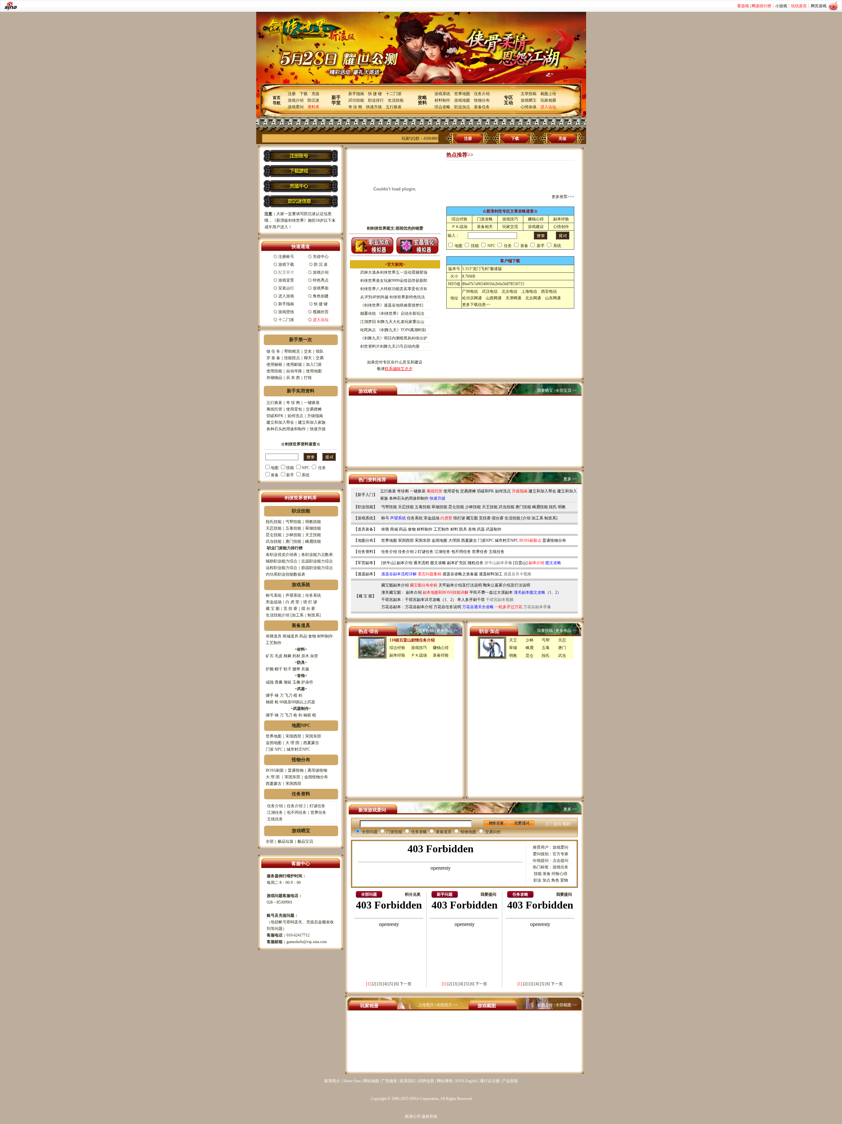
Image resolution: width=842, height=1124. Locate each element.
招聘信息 (426, 1081)
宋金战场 (274, 602)
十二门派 (394, 93)
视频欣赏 (321, 312)
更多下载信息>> (476, 304)
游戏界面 (321, 288)
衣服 (305, 669)
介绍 (527, 518)
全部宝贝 (563, 390)
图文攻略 (438, 563)
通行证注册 (490, 1081)
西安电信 (549, 291)
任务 (322, 467)
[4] (385, 984)
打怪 (308, 377)
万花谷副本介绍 (419, 607)
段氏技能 (274, 521)
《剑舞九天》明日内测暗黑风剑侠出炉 (393, 338)
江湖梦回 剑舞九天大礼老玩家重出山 (392, 321)
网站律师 (445, 1081)
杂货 (314, 656)
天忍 (562, 640)
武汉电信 (490, 291)
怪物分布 (482, 100)
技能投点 (292, 358)
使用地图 (314, 371)
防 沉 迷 (321, 264)
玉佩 (296, 682)
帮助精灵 (292, 351)
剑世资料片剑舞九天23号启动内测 (389, 346)
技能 (290, 467)
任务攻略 (419, 832)
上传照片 (426, 1005)
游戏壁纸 (286, 312)
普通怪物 (296, 770)
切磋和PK (275, 415)
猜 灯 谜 (310, 602)
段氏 (553, 507)
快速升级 (374, 107)
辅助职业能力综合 (281, 561)
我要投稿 (426, 630)
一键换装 (312, 402)
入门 (549, 824)
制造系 (313, 615)
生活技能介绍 (277, 615)
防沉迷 (313, 100)
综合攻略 (442, 107)
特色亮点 (321, 280)
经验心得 (559, 873)
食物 (312, 636)
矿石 (270, 656)
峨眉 (529, 647)
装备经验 (441, 655)
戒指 (270, 682)
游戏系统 (442, 93)
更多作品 (444, 630)
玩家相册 (548, 100)
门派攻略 (485, 219)
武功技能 (356, 100)
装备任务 (482, 107)
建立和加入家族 (312, 422)
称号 (385, 518)
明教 (562, 507)
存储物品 (274, 377)
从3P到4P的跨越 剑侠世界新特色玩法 (392, 297)
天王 (513, 640)
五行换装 (394, 107)
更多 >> (570, 479)
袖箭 (270, 702)
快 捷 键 (375, 93)
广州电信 (470, 291)
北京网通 (533, 298)
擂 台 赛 (308, 608)
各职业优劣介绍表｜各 (285, 554)
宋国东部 (313, 736)
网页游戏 (819, 6)
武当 (562, 655)
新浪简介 (332, 1081)
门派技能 (394, 832)
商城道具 (290, 636)
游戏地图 (462, 100)
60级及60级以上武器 (297, 702)
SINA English (466, 1081)
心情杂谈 (528, 107)
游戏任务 (560, 867)
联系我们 (408, 1081)
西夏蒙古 (311, 742)
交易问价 (493, 832)
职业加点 (462, 107)
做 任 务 (273, 351)
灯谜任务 (317, 806)
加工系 (298, 615)
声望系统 (293, 595)
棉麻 (287, 656)
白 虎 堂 (292, 602)
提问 (557, 824)
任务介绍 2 (296, 806)
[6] (396, 984)
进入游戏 (286, 296)
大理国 (454, 540)
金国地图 (274, 742)
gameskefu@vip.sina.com (306, 941)
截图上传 (548, 93)
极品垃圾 (285, 841)
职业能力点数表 (319, 554)
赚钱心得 (536, 219)
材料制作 (442, 100)
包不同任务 (297, 812)
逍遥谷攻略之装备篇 (460, 574)
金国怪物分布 (316, 777)
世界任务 (318, 812)
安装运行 (286, 288)
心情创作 (561, 226)
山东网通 (553, 298)
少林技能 (293, 535)
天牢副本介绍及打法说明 (460, 585)
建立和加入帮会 (280, 422)
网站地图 (371, 1081)
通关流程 (421, 563)
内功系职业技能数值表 (285, 574)
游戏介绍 (296, 100)
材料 (454, 529)
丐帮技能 (293, 521)
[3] (379, 984)
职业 (537, 880)
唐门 (562, 647)
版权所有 (429, 1116)
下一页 (405, 984)
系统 (306, 475)
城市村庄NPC (298, 749)
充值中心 (321, 256)
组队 (320, 351)
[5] (390, 984)
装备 (275, 475)
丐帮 (546, 640)
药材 (296, 656)
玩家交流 (510, 226)
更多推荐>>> (563, 196)
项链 (287, 682)
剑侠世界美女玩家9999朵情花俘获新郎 (393, 280)
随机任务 (475, 563)
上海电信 (529, 291)
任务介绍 (482, 93)
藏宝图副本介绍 (395, 585)
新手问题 (445, 894)
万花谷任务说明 (447, 607)
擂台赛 (498, 518)
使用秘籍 (274, 364)
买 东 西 (293, 377)
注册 (292, 93)
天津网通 (513, 298)
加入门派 (314, 364)
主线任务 (275, 819)
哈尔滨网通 (472, 298)
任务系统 (313, 595)
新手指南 (356, 93)
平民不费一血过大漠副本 (491, 592)
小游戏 (781, 6)
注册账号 (286, 256)
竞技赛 (485, 518)
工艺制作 (274, 642)
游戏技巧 (510, 219)
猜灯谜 (459, 518)
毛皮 (279, 656)
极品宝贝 (305, 841)
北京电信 (509, 291)
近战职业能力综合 (317, 561)
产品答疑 (510, 1081)
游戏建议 (536, 226)
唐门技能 (293, 541)
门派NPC (486, 540)
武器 (481, 529)
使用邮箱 (294, 364)
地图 (275, 467)
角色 (555, 880)
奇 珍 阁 (355, 107)
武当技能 (274, 541)
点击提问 (560, 860)
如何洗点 (295, 415)
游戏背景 (286, 280)
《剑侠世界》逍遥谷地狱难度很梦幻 (391, 305)
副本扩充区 (457, 563)
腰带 (296, 669)
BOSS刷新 (275, 770)
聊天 (308, 358)
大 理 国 (292, 742)
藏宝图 (472, 518)
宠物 (564, 880)
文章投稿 (528, 93)
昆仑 (529, 655)
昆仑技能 (274, 535)
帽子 (279, 669)
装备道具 (444, 832)
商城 (394, 529)
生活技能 (396, 100)
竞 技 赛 (290, 608)
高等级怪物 (317, 770)
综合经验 (459, 219)
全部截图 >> (566, 1005)
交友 (308, 351)
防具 (463, 529)
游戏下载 (286, 264)
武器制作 (494, 529)
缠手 (270, 695)
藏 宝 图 (273, 608)
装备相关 (485, 226)
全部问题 (370, 832)
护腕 (270, 669)
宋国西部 (293, 736)
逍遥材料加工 (491, 574)
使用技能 (274, 371)
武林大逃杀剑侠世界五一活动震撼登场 (393, 272)
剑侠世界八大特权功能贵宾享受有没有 (393, 289)
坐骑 (385, 529)
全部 (270, 841)
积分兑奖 (413, 894)
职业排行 (376, 100)
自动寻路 (294, 371)
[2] (374, 984)
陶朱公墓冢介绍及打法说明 (506, 585)
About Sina (351, 1081)
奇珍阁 (403, 491)
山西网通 (494, 298)
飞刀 (288, 695)
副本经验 (561, 219)
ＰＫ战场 (459, 226)
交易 (320, 358)
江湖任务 (275, 812)
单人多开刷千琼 (471, 599)
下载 (304, 93)
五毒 (546, 647)
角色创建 (321, 296)
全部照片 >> (447, 1005)
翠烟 (513, 647)
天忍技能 (274, 528)
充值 (315, 93)
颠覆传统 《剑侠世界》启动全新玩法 (392, 313)
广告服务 (389, 1081)
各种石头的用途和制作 (286, 429)
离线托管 (274, 409)
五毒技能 (293, 528)
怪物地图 (468, 832)
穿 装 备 (273, 358)
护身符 (307, 682)
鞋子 (287, 669)
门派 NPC (274, 749)
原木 (305, 656)
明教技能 (313, 521)
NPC (306, 467)
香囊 (279, 682)
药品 (303, 636)
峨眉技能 (313, 541)
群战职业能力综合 (317, 567)
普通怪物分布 (554, 540)
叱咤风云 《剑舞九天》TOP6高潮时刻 (393, 330)
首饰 (472, 529)
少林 (529, 640)
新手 (290, 475)
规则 (566, 824)
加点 (546, 880)
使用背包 (294, 409)
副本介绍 (404, 563)
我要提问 (488, 894)
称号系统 (274, 595)
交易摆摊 (314, 409)
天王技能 (313, 535)
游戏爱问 (296, 107)
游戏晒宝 (528, 100)
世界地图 (462, 93)
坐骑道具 (274, 636)
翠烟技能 (313, 528)
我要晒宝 (545, 390)
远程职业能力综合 (281, 567)
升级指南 (315, 415)
